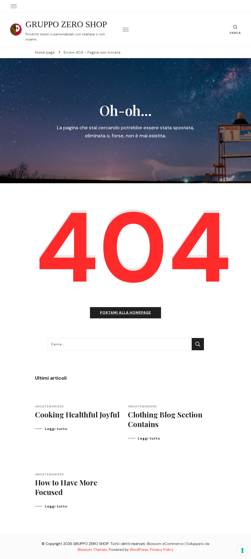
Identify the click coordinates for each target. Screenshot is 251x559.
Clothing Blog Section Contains (165, 419)
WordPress (139, 549)
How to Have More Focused (66, 487)
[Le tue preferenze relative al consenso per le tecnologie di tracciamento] (242, 550)
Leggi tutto (56, 428)
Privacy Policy (161, 549)
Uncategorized (49, 406)
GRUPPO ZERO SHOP (66, 24)
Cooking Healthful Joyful (77, 414)
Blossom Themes (92, 549)
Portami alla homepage (125, 312)
